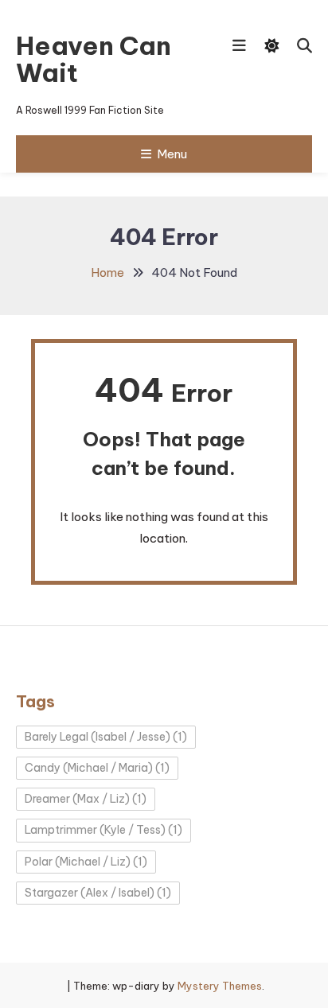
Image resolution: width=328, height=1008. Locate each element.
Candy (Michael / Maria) (97, 768)
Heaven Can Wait (93, 59)
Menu (172, 154)
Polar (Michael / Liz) (86, 861)
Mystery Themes (220, 985)
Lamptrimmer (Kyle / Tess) (103, 830)
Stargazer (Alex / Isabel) (98, 892)
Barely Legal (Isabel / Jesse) (106, 737)
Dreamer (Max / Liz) (85, 799)
